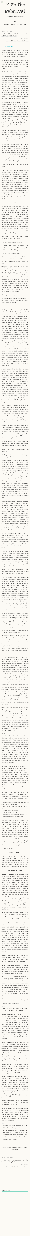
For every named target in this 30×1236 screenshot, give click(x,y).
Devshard (15, 1149)
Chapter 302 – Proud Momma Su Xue (17, 41)
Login (26, 1182)
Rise (14, 1147)
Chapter (10, 1147)
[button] (7, 46)
